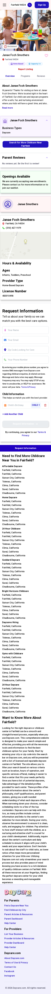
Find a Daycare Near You (16, 905)
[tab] (10, 76)
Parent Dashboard (13, 918)
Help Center (10, 923)
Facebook (9, 971)
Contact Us (10, 967)
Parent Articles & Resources (18, 914)
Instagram (9, 975)
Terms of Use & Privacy (16, 962)
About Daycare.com (14, 958)
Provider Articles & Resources (19, 938)
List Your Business (13, 934)
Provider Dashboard (14, 943)
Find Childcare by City (15, 910)
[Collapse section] (47, 120)
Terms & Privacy (28, 387)
